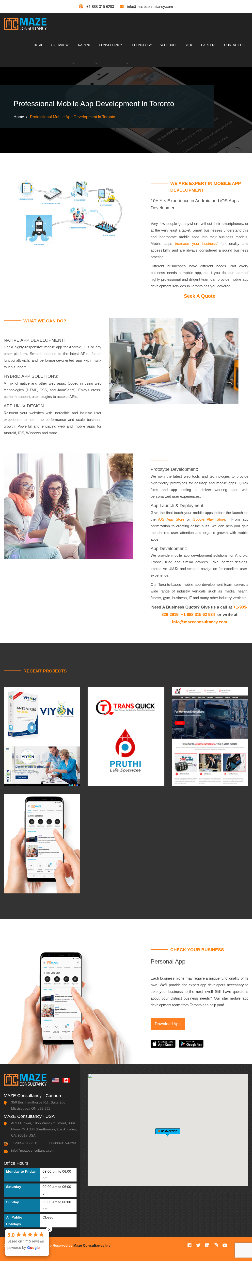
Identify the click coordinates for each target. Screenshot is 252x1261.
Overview (59, 45)
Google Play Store (209, 519)
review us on (18, 1233)
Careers (209, 45)
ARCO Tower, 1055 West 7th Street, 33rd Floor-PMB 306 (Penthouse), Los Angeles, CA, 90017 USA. (44, 1129)
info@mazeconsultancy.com (150, 6)
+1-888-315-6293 (100, 6)
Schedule (168, 45)
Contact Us (234, 45)
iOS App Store (171, 519)
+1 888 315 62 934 (198, 614)
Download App (168, 1024)
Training (83, 45)
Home (38, 45)
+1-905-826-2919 (24, 1143)
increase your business (196, 243)
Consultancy (110, 45)
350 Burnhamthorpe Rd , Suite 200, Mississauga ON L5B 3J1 (38, 1105)
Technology (141, 45)
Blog (189, 45)
